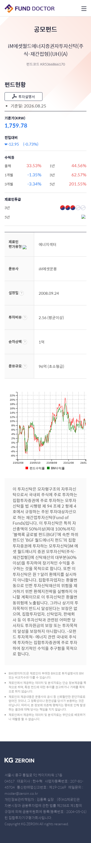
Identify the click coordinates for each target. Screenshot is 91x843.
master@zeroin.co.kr (21, 793)
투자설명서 (26, 96)
